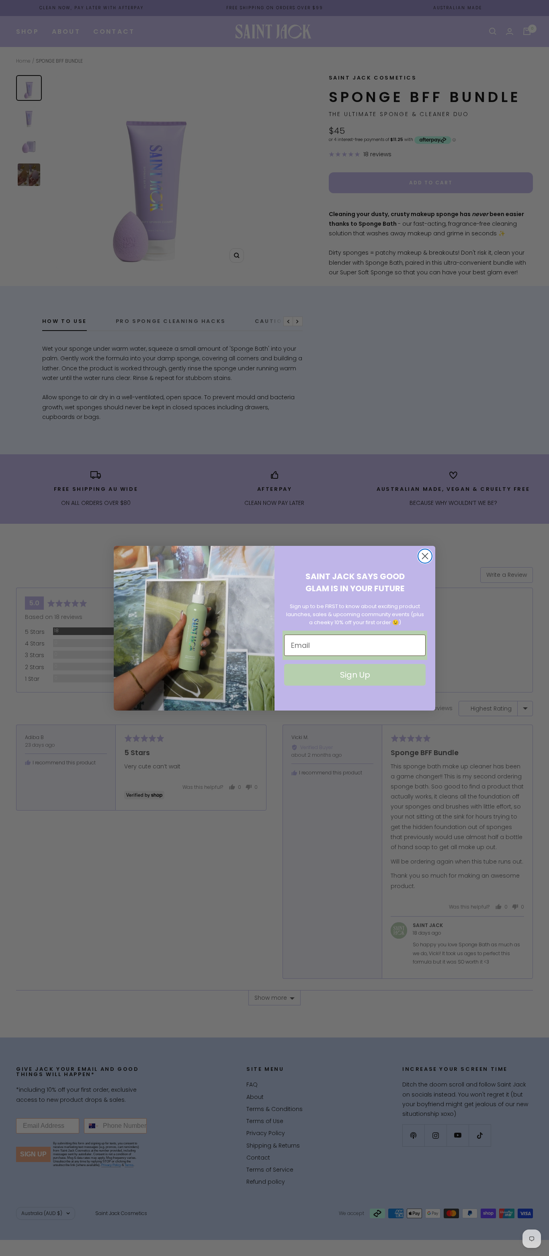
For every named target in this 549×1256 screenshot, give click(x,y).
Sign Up (355, 674)
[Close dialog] (425, 556)
